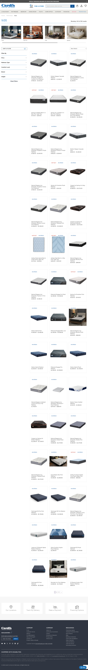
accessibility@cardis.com (58, 656)
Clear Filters (14, 81)
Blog (67, 635)
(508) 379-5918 (48, 643)
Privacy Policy (49, 637)
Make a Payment (55, 610)
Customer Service (31, 632)
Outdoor (58, 11)
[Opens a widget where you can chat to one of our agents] (83, 667)
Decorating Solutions (71, 645)
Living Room (5, 11)
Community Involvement (52, 632)
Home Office (49, 11)
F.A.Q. (28, 630)
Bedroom (23, 11)
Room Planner (69, 633)
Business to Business (71, 637)
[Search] (72, 6)
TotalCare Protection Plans (72, 632)
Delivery (28, 633)
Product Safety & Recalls (32, 640)
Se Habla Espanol (31, 635)
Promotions (82, 11)
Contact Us (29, 638)
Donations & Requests (51, 635)
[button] (1, 1)
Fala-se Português (31, 637)
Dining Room (32, 11)
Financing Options (77, 610)
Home (3, 15)
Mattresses (14, 11)
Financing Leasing (70, 630)
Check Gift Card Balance (71, 638)
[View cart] (77, 6)
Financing (66, 11)
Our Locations (11, 610)
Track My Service (70, 643)
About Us (48, 630)
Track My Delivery (33, 610)
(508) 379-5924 (41, 656)
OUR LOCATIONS (5, 632)
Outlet (74, 11)
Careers (48, 633)
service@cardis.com (40, 643)
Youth (41, 11)
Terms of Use (49, 638)
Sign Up (15, 638)
